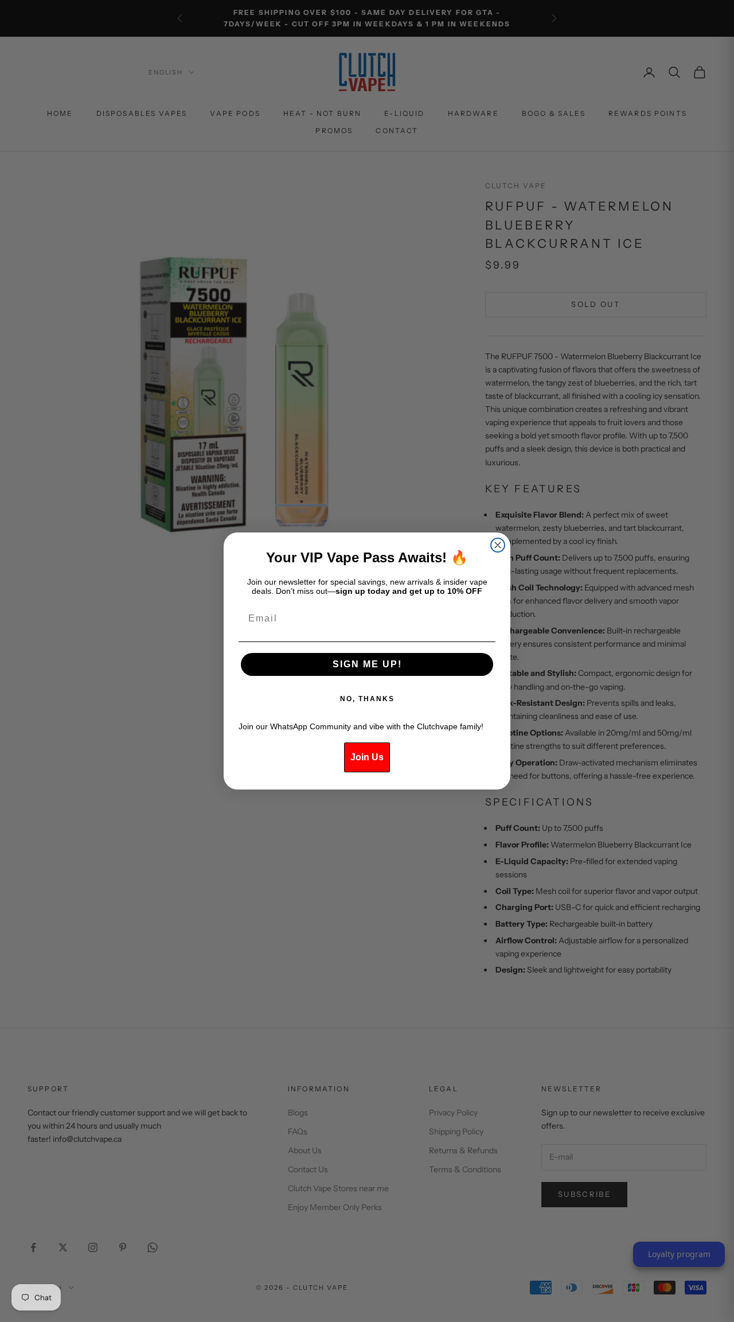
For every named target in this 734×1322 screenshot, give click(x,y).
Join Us (367, 757)
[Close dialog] (498, 545)
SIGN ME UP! (367, 664)
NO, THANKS (367, 699)
